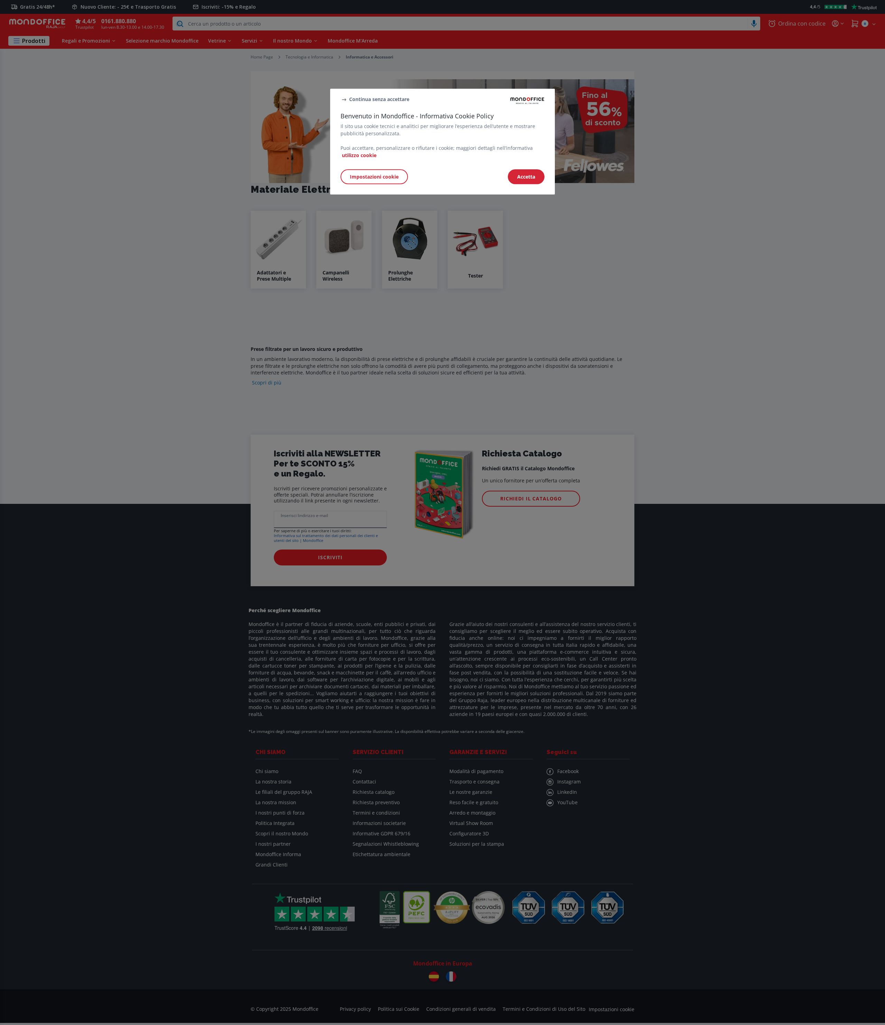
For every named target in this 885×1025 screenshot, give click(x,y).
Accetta (526, 176)
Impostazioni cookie (374, 176)
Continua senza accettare (379, 99)
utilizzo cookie (359, 155)
